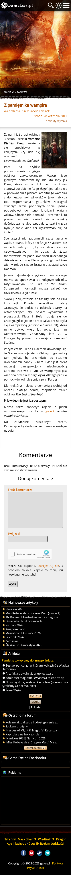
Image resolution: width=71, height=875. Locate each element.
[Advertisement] (35, 49)
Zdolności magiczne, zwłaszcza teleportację (35, 678)
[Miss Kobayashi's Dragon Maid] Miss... (31, 742)
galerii (50, 411)
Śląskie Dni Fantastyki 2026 (23, 645)
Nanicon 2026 (14, 609)
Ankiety (36, 707)
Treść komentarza (20, 490)
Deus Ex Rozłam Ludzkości (46, 844)
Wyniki (35, 701)
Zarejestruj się (48, 566)
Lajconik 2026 (14, 637)
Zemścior (11, 641)
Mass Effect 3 (27, 839)
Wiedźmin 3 (46, 839)
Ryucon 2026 (14, 625)
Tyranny (10, 839)
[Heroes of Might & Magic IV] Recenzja (31, 730)
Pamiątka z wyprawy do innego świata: (28, 660)
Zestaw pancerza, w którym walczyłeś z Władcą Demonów (35, 667)
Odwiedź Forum (35, 748)
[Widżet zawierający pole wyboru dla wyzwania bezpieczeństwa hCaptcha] (30, 554)
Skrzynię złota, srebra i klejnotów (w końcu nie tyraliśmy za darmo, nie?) (35, 684)
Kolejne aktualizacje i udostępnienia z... (31, 722)
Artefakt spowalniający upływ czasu (30, 673)
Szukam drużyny (16, 726)
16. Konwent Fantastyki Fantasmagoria (31, 617)
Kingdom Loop (15, 629)
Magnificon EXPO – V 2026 (23, 633)
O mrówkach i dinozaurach (23, 621)
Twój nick (14, 534)
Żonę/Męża (13, 690)
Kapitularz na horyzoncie (22, 734)
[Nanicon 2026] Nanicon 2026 (25, 738)
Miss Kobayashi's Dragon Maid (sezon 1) (32, 613)
